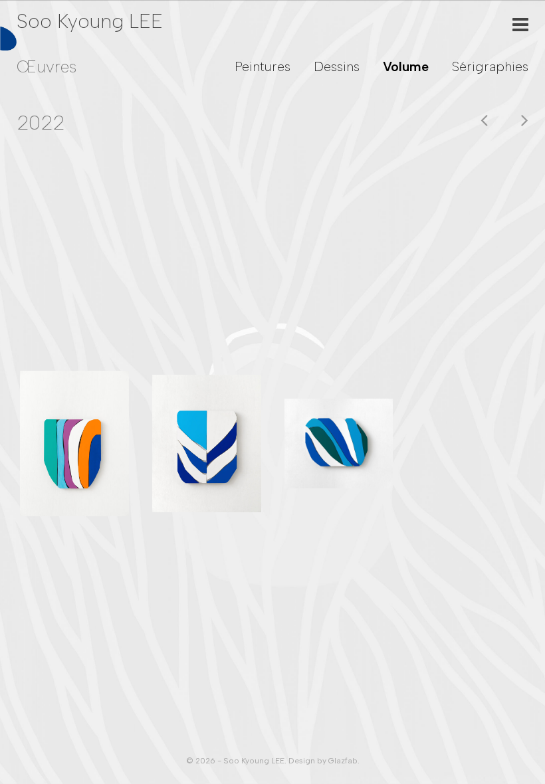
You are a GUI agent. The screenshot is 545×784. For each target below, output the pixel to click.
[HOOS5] (206, 443)
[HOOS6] (338, 443)
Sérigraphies (490, 66)
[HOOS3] (74, 443)
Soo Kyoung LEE (90, 21)
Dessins (337, 66)
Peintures (262, 66)
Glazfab (343, 760)
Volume (406, 66)
